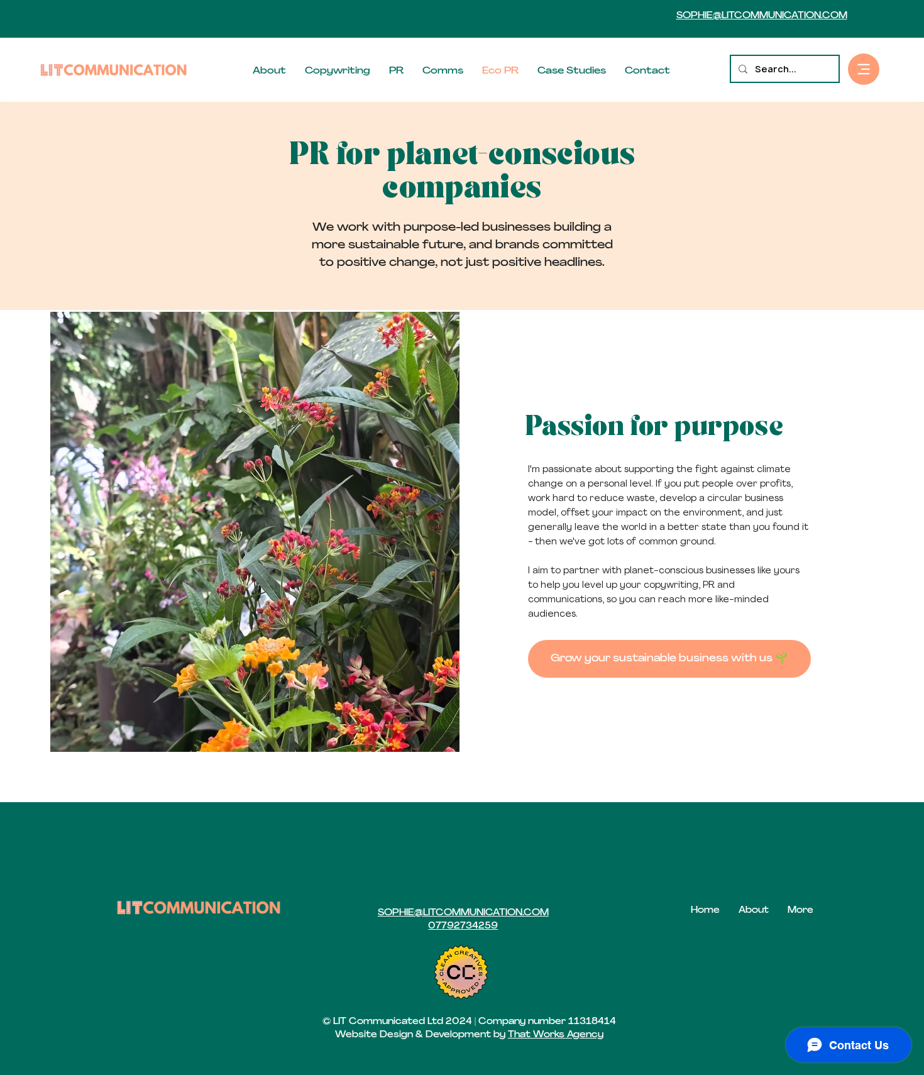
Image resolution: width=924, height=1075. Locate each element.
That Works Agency (555, 1035)
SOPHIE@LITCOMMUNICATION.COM (761, 16)
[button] (863, 69)
